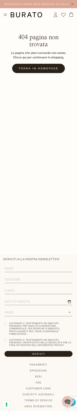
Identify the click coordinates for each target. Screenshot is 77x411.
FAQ (38, 382)
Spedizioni (38, 370)
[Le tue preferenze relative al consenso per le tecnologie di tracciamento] (6, 404)
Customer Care (38, 388)
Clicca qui (20, 57)
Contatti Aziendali (38, 394)
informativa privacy (51, 345)
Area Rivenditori (38, 406)
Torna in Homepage (38, 68)
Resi (38, 376)
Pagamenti (38, 364)
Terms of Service (38, 400)
